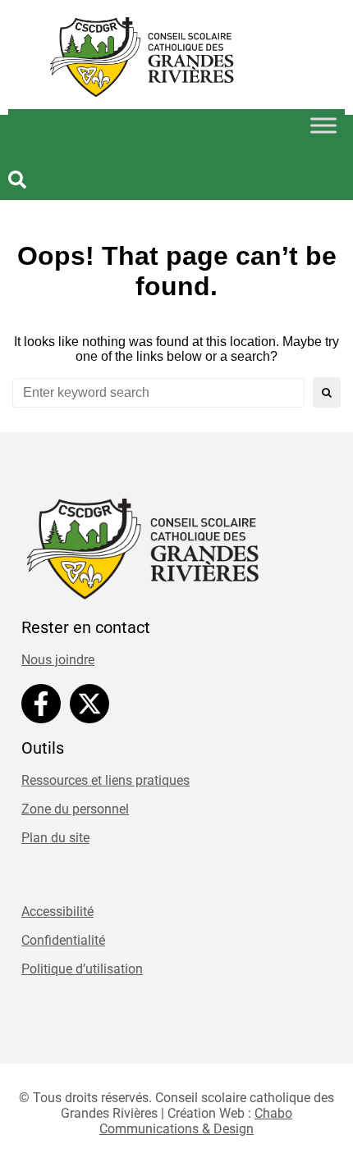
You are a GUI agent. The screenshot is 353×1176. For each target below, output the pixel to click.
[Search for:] (158, 393)
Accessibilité (57, 911)
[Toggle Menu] (323, 125)
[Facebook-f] (41, 703)
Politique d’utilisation (82, 969)
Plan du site (55, 838)
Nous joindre (57, 660)
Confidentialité (63, 940)
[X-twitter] (89, 703)
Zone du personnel (75, 809)
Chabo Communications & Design (195, 1121)
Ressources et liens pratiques (105, 780)
